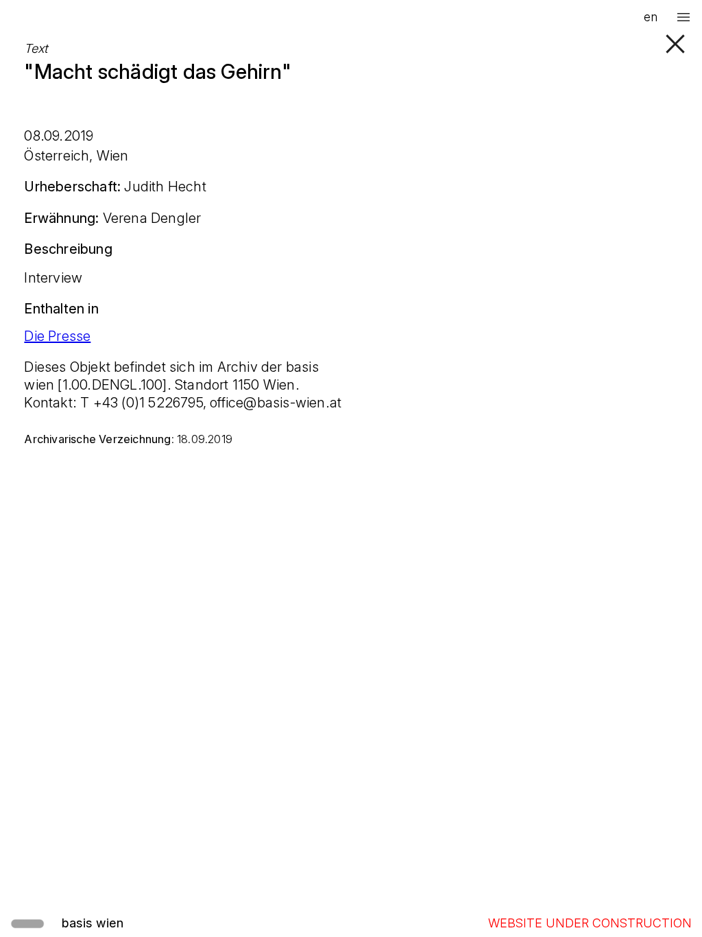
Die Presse (57, 336)
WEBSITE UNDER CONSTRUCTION (590, 923)
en (650, 17)
